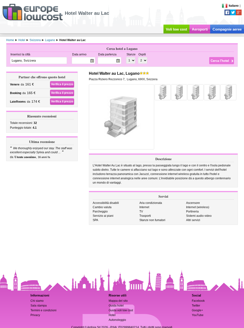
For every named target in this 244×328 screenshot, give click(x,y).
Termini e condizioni (43, 310)
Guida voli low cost (121, 310)
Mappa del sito (118, 300)
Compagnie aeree (227, 29)
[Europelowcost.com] (32, 19)
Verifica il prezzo (62, 84)
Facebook (198, 300)
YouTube (197, 315)
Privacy (35, 315)
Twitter (196, 305)
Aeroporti (200, 29)
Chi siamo (37, 300)
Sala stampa (38, 305)
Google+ (197, 310)
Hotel (112, 315)
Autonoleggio (117, 320)
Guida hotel (116, 305)
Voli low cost (176, 29)
